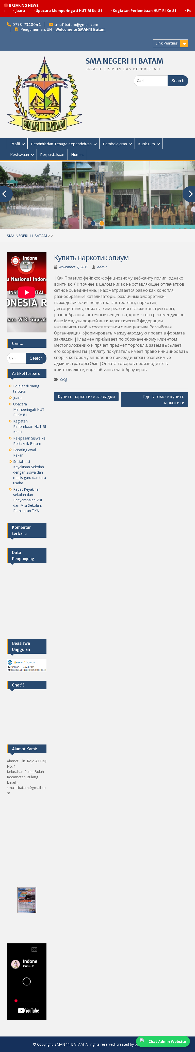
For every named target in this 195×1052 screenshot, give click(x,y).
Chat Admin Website (167, 1041)
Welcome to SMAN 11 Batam (81, 29)
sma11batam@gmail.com (76, 24)
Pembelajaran (115, 143)
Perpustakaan (52, 154)
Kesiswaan (19, 154)
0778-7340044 (26, 24)
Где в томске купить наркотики (163, 399)
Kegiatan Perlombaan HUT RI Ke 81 (126, 10)
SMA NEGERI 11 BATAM (124, 61)
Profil (15, 143)
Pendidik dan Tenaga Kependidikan (61, 143)
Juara (17, 397)
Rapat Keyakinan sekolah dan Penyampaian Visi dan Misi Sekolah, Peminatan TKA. (27, 499)
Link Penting (166, 43)
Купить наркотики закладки (86, 396)
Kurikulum (146, 143)
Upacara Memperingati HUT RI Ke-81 (50, 10)
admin (102, 266)
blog (63, 378)
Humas (77, 154)
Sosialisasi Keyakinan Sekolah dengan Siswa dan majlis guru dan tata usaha (29, 472)
